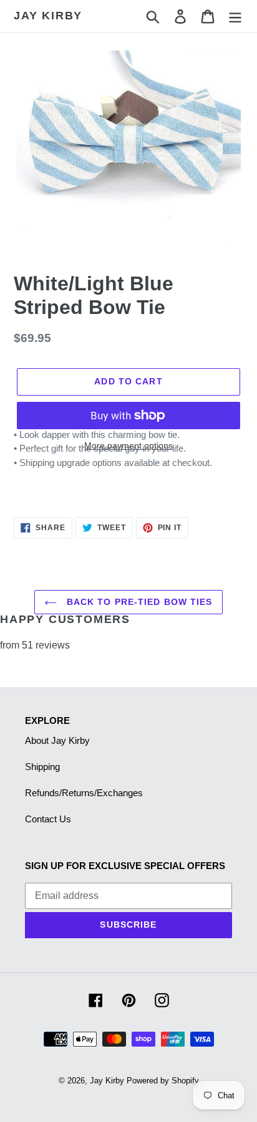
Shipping (42, 766)
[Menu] (235, 16)
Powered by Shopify (163, 1080)
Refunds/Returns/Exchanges (84, 792)
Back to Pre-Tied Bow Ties (137, 602)
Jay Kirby (48, 15)
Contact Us (48, 819)
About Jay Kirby (57, 740)
